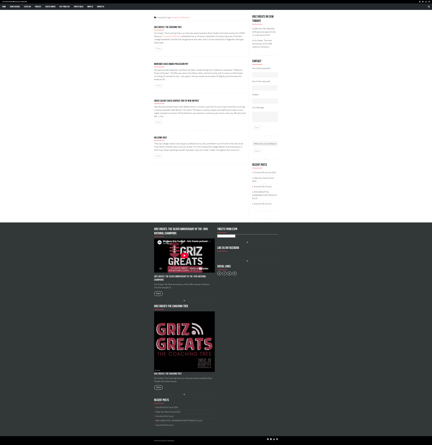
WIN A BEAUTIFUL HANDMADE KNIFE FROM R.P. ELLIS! (264, 195)
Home (4, 7)
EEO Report (171, 441)
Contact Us (100, 7)
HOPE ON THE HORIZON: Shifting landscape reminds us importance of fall (264, 32)
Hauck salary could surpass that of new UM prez (176, 100)
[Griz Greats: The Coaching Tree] (184, 341)
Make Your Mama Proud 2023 (168, 411)
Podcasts (38, 7)
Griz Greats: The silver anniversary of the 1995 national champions (262, 43)
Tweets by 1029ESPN (226, 236)
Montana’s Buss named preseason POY (171, 63)
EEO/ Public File (64, 7)
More (158, 48)
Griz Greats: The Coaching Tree (168, 27)
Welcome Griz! (160, 137)
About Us (90, 7)
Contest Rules (78, 7)
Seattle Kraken (50, 7)
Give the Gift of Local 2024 (265, 172)
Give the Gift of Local (263, 186)
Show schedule (15, 7)
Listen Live (27, 7)
